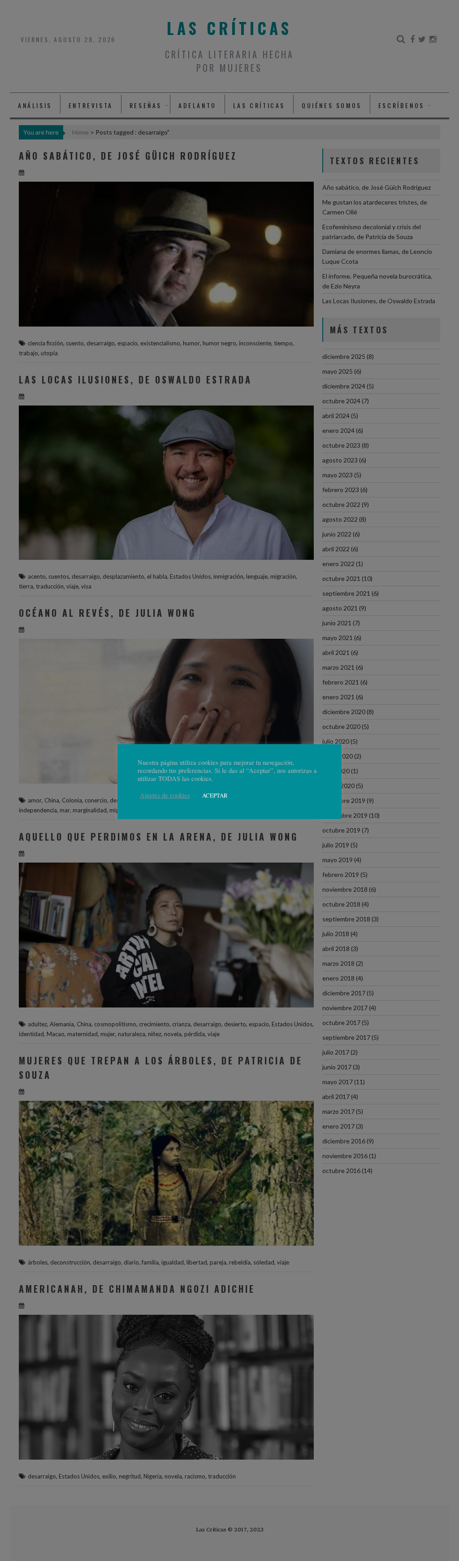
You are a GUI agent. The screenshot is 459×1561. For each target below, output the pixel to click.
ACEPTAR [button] (215, 795)
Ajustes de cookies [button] (165, 795)
